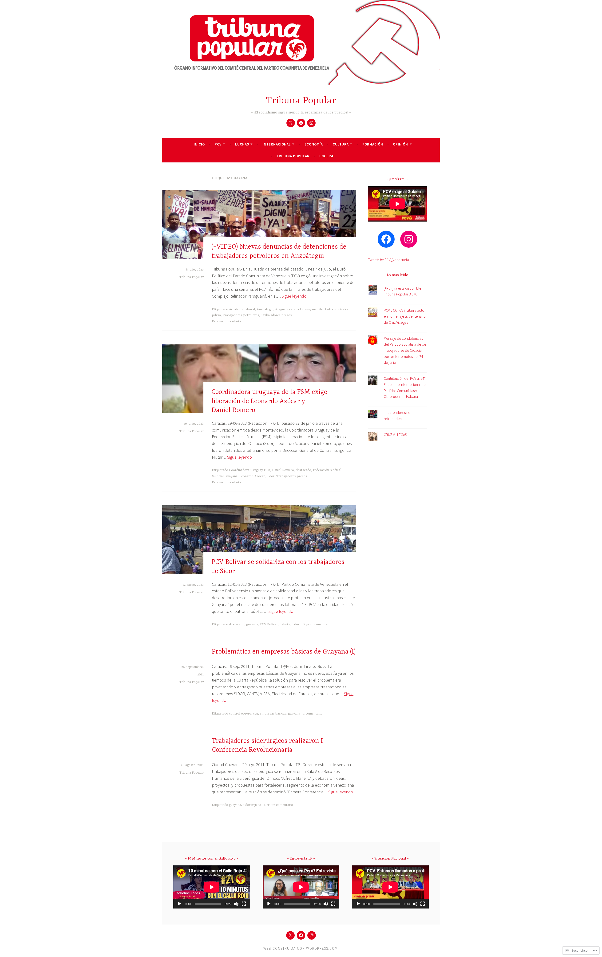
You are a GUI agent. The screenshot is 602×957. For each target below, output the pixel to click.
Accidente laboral (242, 309)
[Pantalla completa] (244, 903)
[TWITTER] (290, 935)
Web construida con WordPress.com (300, 948)
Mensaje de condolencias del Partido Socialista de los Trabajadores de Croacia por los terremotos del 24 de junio (405, 350)
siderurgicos (252, 805)
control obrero (240, 713)
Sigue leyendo (294, 296)
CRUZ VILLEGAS (395, 434)
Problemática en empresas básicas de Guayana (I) (284, 652)
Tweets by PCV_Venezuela (388, 259)
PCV (218, 144)
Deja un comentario (226, 321)
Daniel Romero (283, 470)
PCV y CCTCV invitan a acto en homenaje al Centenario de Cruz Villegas (405, 316)
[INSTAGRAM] (311, 935)
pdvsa (216, 315)
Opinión (400, 144)
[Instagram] (311, 123)
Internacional (277, 144)
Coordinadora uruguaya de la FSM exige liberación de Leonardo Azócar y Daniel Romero (269, 401)
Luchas (242, 144)
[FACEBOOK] (301, 935)
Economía (314, 144)
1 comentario (312, 713)
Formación (372, 144)
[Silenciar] (236, 903)
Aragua (280, 309)
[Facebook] (301, 123)
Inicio (199, 144)
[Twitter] (290, 123)
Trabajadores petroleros (241, 315)
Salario (285, 624)
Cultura (341, 144)
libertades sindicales (333, 309)
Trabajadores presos (276, 315)
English (327, 156)
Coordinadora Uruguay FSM (249, 470)
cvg (255, 713)
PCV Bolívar (269, 624)
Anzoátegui (265, 309)
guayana (311, 309)
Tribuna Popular (301, 100)
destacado (295, 309)
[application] (211, 887)
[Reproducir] (179, 903)
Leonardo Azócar (252, 476)
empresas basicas (273, 713)
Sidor (270, 476)
